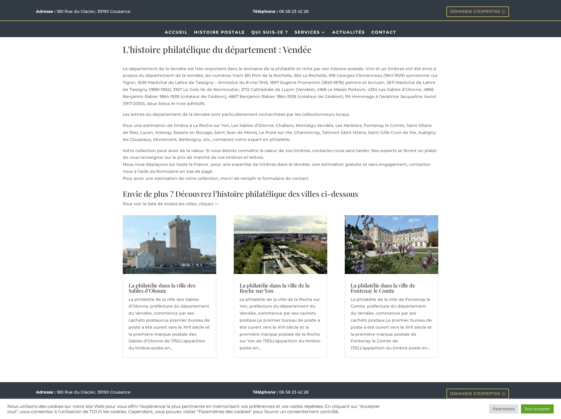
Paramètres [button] (504, 408)
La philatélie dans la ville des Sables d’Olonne (162, 288)
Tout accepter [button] (537, 408)
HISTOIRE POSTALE (219, 32)
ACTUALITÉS (348, 32)
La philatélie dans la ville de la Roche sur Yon (274, 288)
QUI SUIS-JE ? (269, 32)
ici (216, 203)
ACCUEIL (176, 32)
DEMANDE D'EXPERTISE (475, 11)
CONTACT (383, 32)
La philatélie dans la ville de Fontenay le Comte (383, 288)
